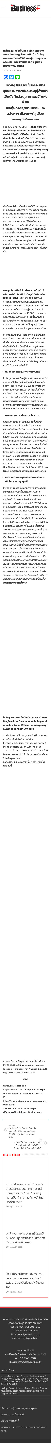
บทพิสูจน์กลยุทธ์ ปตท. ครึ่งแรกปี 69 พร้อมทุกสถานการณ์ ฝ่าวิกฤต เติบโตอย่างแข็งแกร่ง (25, 1237)
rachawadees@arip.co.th (28, 1362)
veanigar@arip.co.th (28, 1334)
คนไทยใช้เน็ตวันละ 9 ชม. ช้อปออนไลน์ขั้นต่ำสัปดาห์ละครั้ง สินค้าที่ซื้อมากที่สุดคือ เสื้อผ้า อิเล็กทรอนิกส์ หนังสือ (28, 1144)
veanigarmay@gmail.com (25, 1338)
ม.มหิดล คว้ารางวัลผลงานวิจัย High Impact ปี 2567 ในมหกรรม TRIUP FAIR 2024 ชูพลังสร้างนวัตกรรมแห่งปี (23, 1132)
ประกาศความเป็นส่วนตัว (13, 1414)
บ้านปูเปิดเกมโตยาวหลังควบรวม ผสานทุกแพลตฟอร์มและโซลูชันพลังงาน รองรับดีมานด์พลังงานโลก (25, 1280)
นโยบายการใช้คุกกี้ (10, 1421)
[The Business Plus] (25, 7)
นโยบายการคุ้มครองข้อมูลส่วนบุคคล (19, 1408)
